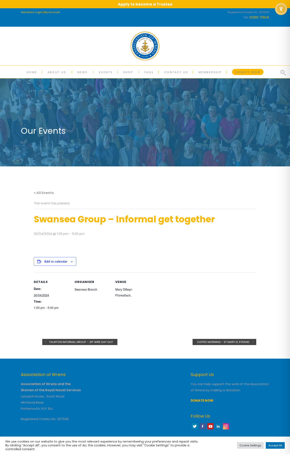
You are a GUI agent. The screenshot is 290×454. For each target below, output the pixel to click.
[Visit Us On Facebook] (202, 429)
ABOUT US (57, 72)
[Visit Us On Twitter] (194, 429)
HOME (32, 72)
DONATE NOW (247, 72)
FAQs (149, 72)
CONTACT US (176, 72)
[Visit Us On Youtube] (210, 429)
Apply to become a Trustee (145, 4)
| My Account (51, 12)
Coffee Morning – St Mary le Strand (223, 342)
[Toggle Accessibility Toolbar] (281, 9)
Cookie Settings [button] (250, 445)
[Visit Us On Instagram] (226, 429)
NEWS (82, 72)
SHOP (128, 72)
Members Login (31, 12)
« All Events (44, 192)
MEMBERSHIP (210, 72)
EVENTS (106, 72)
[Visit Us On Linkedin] (218, 429)
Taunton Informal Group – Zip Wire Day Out (80, 342)
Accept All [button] (275, 445)
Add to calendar (55, 261)
